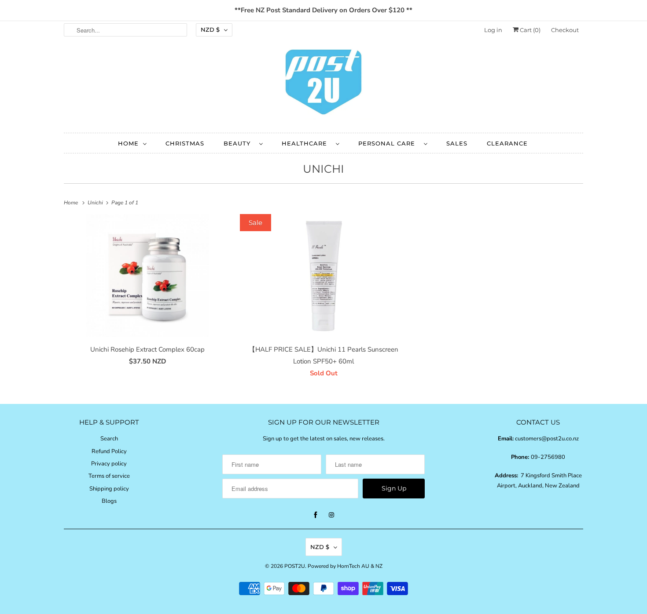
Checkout (565, 29)
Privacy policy (109, 464)
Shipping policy (109, 489)
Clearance (507, 143)
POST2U (294, 566)
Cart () (529, 29)
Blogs (109, 501)
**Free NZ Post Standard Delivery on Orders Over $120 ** (323, 10)
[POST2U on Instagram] (331, 515)
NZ (378, 566)
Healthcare (306, 143)
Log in (493, 29)
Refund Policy (109, 451)
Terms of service (109, 476)
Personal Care (388, 143)
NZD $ (210, 29)
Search (109, 439)
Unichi (323, 168)
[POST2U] (323, 84)
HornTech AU (353, 566)
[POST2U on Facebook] (315, 515)
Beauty (239, 143)
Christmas (184, 143)
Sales (456, 143)
